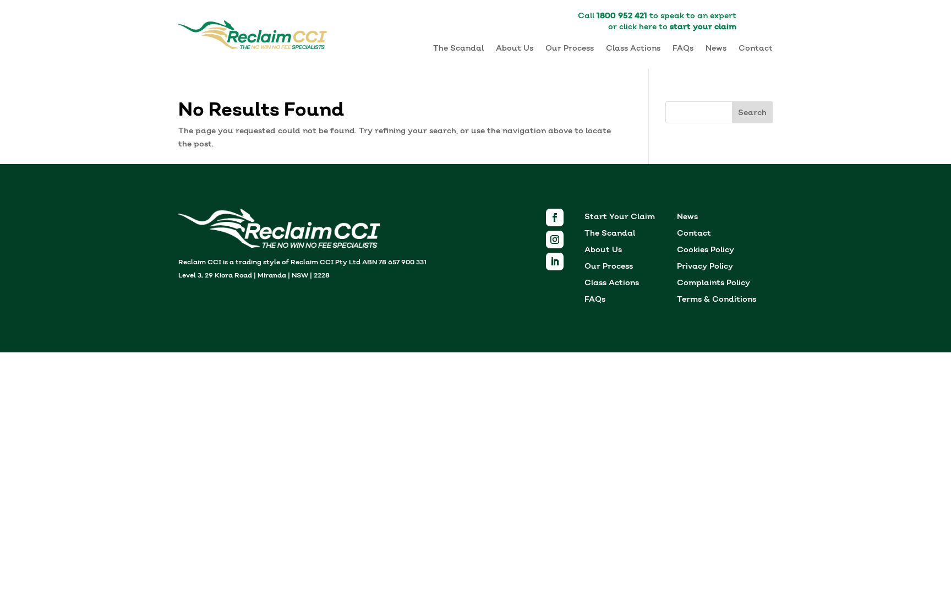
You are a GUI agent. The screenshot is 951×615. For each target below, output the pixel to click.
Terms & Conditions (716, 300)
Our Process (569, 48)
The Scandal (458, 48)
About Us (514, 48)
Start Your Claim (619, 217)
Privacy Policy (705, 267)
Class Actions (633, 48)
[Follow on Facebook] (555, 217)
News (716, 48)
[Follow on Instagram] (555, 239)
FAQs (683, 48)
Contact (756, 48)
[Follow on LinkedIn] (555, 261)
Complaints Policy (713, 284)
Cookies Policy (705, 250)
